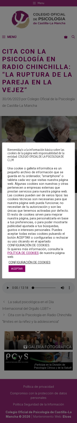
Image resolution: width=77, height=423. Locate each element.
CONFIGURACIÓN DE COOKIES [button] (29, 262)
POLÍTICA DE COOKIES (23, 253)
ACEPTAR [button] (17, 268)
